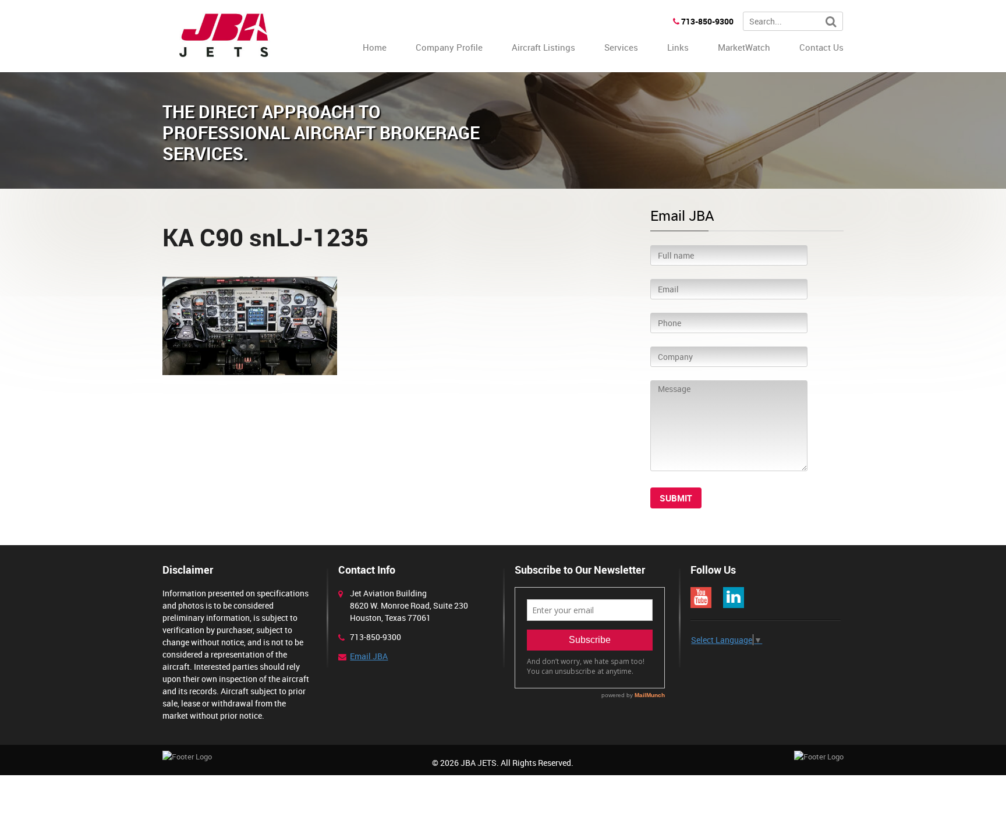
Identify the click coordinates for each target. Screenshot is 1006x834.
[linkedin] (733, 597)
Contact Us (821, 47)
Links (678, 47)
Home (375, 47)
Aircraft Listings (543, 47)
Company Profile (449, 47)
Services (621, 47)
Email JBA (369, 656)
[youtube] (700, 597)
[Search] (831, 21)
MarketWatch (744, 47)
